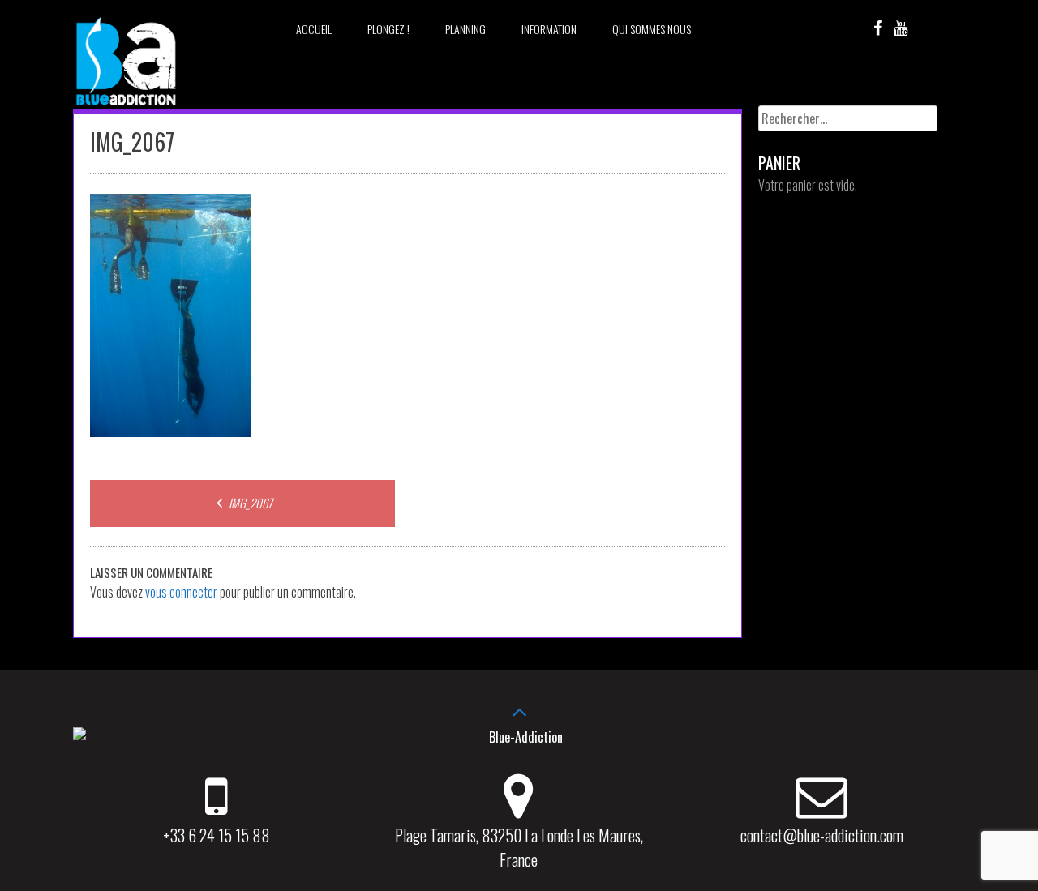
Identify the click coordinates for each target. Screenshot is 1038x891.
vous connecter (181, 592)
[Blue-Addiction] (125, 108)
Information (549, 28)
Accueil (314, 28)
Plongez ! (388, 28)
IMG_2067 (249, 503)
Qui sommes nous (651, 28)
